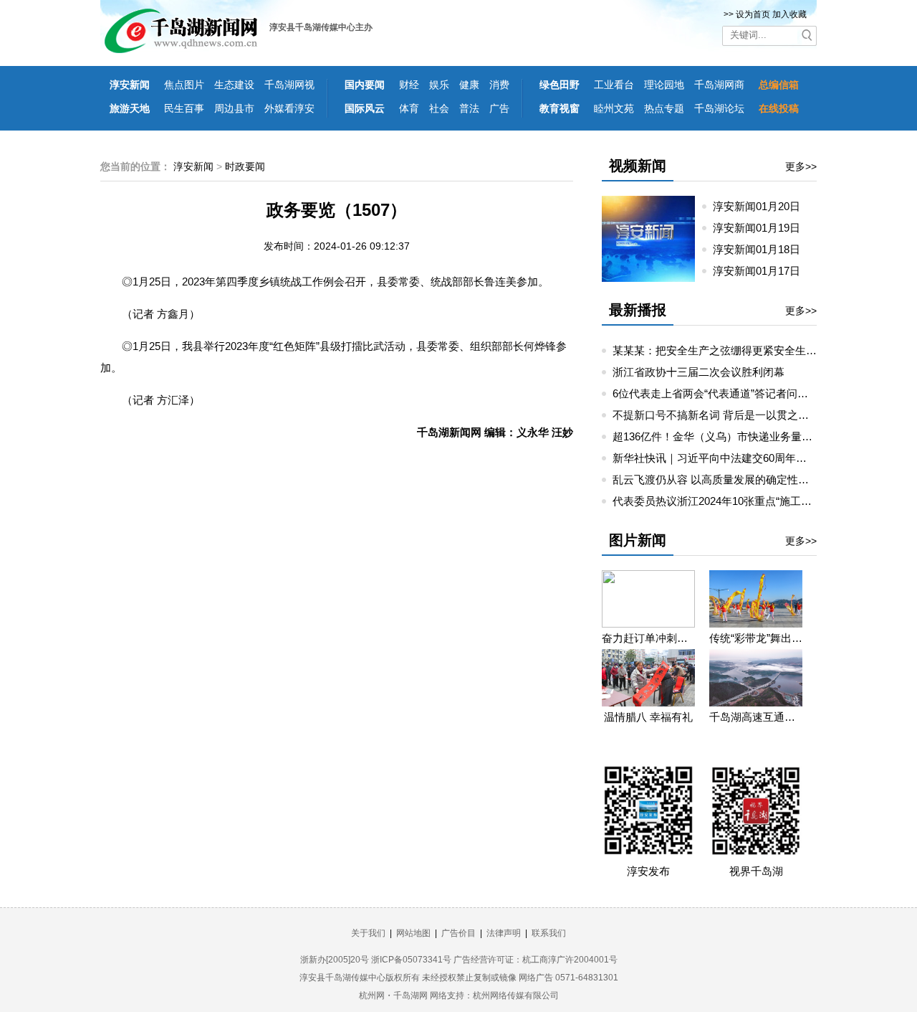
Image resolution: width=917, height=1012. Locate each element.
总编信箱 (779, 84)
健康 (469, 84)
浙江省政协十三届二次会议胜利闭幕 (698, 372)
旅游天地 (130, 108)
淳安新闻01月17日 (762, 271)
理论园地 (664, 84)
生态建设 (234, 84)
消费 (499, 84)
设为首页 (753, 14)
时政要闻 (245, 166)
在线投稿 (779, 108)
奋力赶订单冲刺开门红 (648, 638)
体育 (409, 108)
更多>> (801, 166)
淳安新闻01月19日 (762, 228)
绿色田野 (559, 84)
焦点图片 (184, 84)
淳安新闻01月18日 (762, 249)
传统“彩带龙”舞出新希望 (755, 638)
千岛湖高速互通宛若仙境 (755, 717)
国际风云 (365, 108)
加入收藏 (789, 14)
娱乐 (439, 84)
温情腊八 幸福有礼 (648, 717)
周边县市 (234, 108)
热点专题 (664, 108)
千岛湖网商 (719, 84)
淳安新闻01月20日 (762, 206)
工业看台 (614, 84)
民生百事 (184, 108)
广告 (499, 108)
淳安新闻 (130, 84)
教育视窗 (559, 108)
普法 (469, 108)
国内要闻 (365, 84)
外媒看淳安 (289, 108)
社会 (439, 108)
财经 (409, 84)
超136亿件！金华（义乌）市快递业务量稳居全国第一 (739, 436)
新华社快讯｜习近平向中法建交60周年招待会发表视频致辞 (753, 458)
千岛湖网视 (289, 84)
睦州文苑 (614, 108)
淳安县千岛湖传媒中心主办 (321, 27)
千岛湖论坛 (719, 108)
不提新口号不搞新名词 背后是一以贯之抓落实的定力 (738, 415)
